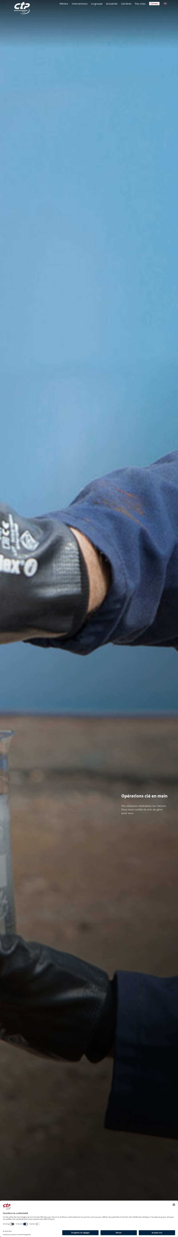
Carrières (126, 3)
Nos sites (140, 3)
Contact (154, 3)
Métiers (64, 3)
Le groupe (97, 3)
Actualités (112, 3)
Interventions (80, 3)
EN (165, 3)
